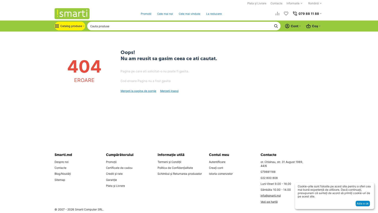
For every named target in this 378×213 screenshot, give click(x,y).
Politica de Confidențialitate (175, 167)
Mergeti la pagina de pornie (138, 90)
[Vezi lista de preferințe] (286, 13)
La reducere (214, 13)
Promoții (111, 161)
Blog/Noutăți (63, 173)
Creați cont (216, 167)
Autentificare (217, 161)
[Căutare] (276, 26)
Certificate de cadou (119, 167)
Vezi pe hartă (269, 201)
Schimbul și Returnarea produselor (180, 173)
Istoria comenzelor (221, 173)
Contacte (276, 3)
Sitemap (60, 179)
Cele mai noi (165, 13)
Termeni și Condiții (169, 161)
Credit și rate (114, 173)
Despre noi (61, 161)
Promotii (146, 13)
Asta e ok (363, 203)
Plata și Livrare (256, 3)
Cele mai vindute (189, 13)
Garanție (111, 179)
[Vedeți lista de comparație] (277, 13)
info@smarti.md (271, 195)
